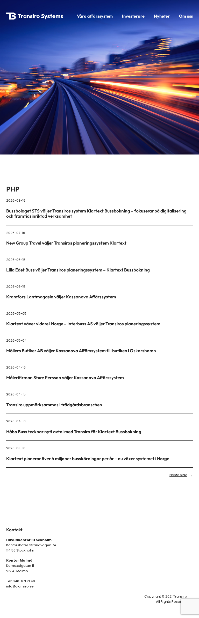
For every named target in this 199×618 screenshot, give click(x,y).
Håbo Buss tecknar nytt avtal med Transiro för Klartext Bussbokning (73, 431)
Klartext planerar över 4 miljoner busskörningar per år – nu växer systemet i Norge (87, 458)
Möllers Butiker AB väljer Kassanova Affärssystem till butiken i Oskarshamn (81, 350)
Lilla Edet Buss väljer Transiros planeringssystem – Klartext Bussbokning (78, 270)
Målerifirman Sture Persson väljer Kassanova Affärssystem (65, 377)
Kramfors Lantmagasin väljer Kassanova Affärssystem (61, 296)
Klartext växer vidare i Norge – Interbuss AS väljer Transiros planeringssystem (83, 323)
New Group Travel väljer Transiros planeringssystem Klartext (66, 243)
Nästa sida (181, 475)
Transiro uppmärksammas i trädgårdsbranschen (54, 404)
